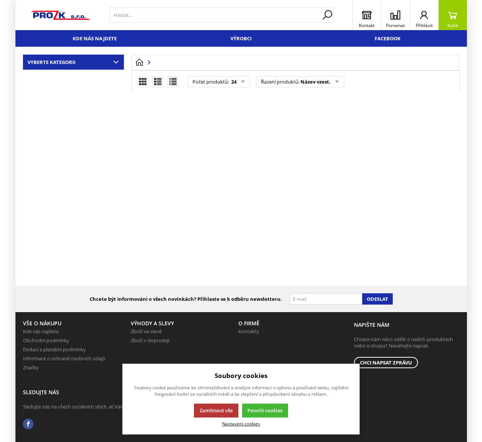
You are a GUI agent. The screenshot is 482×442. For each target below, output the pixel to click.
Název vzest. (315, 81)
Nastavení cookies (241, 424)
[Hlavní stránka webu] (139, 62)
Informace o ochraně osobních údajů (64, 358)
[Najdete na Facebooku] (28, 424)
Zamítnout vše (216, 410)
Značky (31, 367)
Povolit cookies (264, 410)
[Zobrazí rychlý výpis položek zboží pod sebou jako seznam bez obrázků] (172, 81)
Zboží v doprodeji (150, 340)
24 (233, 81)
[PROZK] (60, 15)
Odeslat (377, 299)
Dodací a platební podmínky (54, 349)
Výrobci (241, 38)
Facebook (388, 38)
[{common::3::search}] (327, 15)
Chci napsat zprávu (386, 362)
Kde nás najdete (95, 38)
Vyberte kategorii (51, 62)
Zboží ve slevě (146, 331)
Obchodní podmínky (46, 340)
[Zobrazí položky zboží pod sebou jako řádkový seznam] (157, 81)
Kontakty (248, 331)
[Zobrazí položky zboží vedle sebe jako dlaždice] (142, 81)
